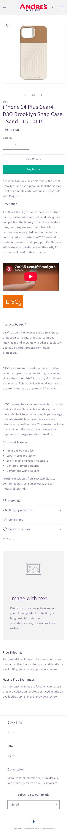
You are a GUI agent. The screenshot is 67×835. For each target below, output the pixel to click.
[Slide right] (42, 95)
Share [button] (10, 539)
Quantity (7, 137)
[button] (5, 7)
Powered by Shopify (47, 828)
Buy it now (33, 169)
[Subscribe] (55, 804)
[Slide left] (25, 95)
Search (11, 732)
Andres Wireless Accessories (28, 828)
